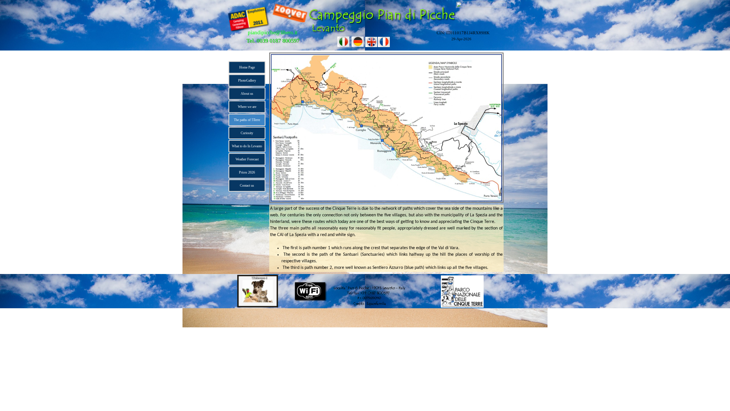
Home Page (247, 67)
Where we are (247, 107)
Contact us (247, 186)
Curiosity (247, 133)
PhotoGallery (247, 80)
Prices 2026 (247, 172)
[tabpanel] (386, 238)
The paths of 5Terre (247, 120)
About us (247, 94)
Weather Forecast (247, 159)
